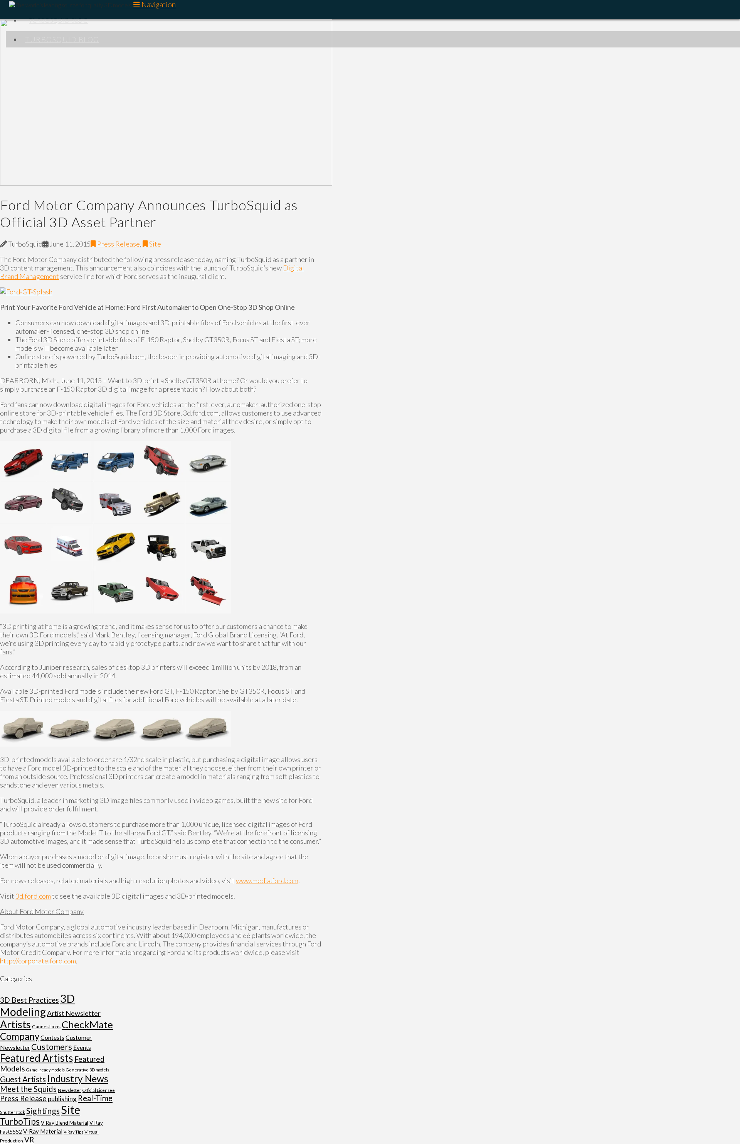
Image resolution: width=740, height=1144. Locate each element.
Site (154, 244)
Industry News (77, 1078)
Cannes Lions (46, 1026)
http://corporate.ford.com (38, 960)
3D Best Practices (29, 1000)
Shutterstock (12, 1112)
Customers (51, 1047)
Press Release (118, 244)
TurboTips (20, 1121)
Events (82, 1047)
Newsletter (69, 1090)
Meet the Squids (28, 1088)
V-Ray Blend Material (64, 1123)
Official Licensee (98, 1090)
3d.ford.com (33, 896)
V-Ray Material (42, 1131)
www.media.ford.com (267, 880)
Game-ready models (45, 1069)
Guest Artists (23, 1079)
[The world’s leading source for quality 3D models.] (69, 4)
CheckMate (87, 1024)
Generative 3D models (87, 1069)
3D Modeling (37, 1005)
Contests (52, 1037)
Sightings (43, 1111)
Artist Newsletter (74, 1013)
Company (19, 1036)
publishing (62, 1099)
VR (29, 1139)
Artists (15, 1024)
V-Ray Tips (73, 1131)
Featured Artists (36, 1058)
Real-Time (95, 1098)
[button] (154, 4)
